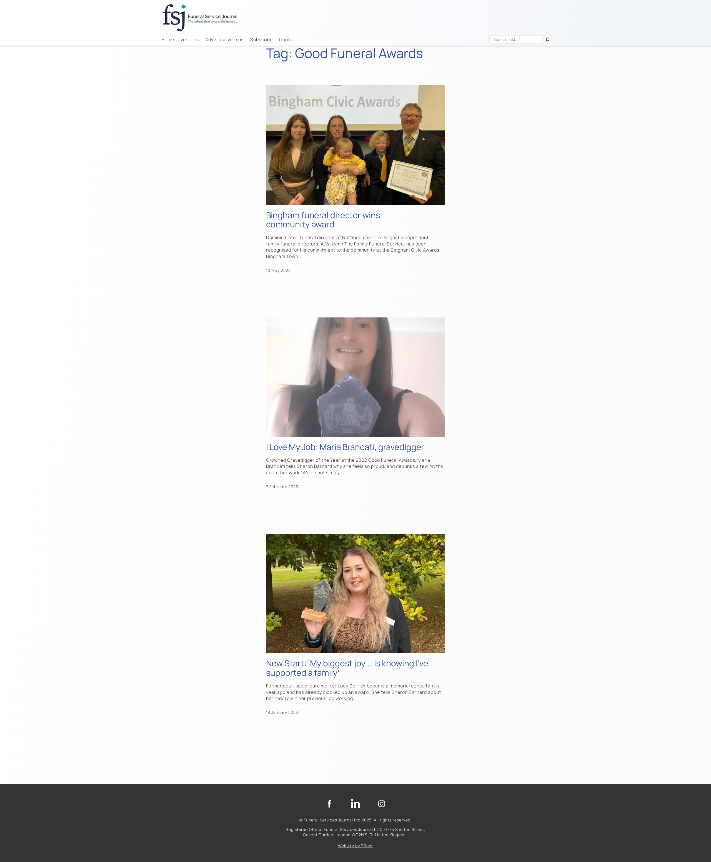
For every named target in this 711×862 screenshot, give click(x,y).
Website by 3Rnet (355, 845)
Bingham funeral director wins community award (323, 219)
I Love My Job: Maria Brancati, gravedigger (345, 447)
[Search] (547, 39)
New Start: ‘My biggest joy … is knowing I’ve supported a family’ (347, 668)
